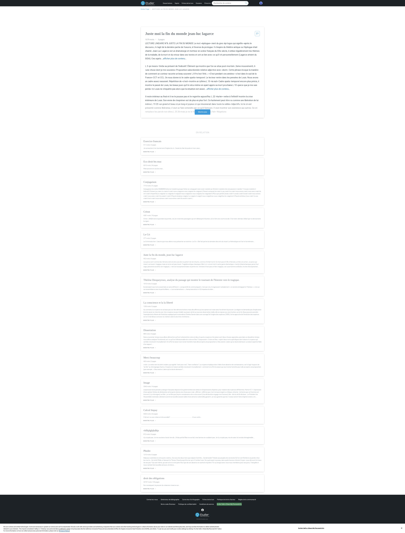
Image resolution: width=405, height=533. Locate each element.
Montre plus (202, 112)
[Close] (401, 528)
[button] (257, 34)
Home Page (145, 9)
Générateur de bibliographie (170, 499)
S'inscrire (207, 3)
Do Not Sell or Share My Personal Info (311, 528)
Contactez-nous (152, 499)
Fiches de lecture (187, 3)
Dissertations (167, 3)
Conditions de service (206, 504)
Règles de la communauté (247, 499)
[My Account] (261, 3)
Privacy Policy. (64, 531)
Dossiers (199, 3)
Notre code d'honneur (168, 504)
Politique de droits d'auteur (226, 499)
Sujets (177, 3)
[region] (202, 528)
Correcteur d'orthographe (191, 499)
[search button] (246, 3)
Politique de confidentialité (187, 504)
